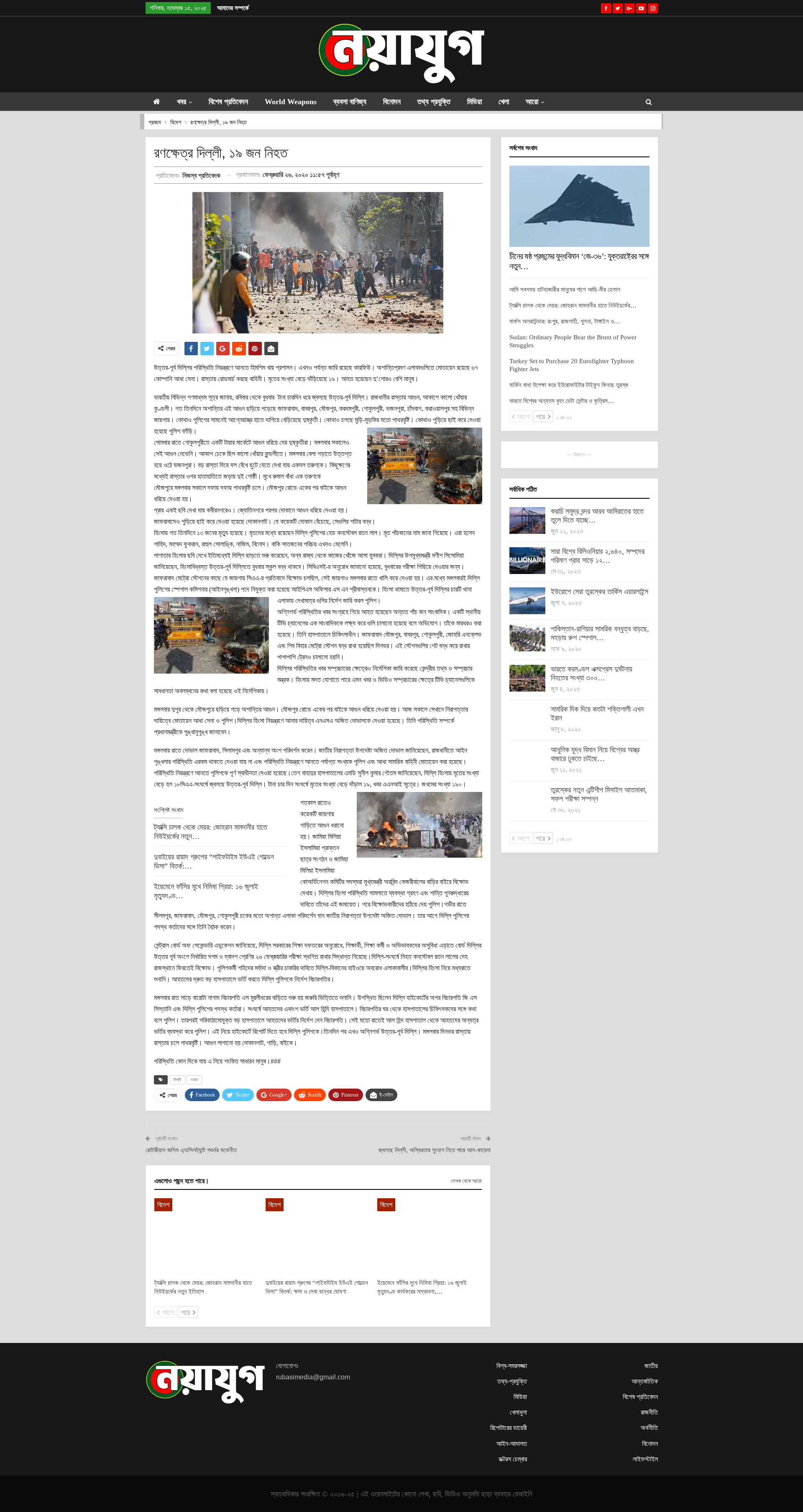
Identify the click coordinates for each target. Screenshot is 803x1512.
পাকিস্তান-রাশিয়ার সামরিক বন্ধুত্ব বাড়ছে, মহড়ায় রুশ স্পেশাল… (600, 633)
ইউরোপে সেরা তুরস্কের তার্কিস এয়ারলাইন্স (599, 591)
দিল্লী (177, 1079)
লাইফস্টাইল (645, 1459)
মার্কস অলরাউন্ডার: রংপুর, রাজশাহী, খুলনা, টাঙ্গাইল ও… (564, 321)
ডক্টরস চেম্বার (513, 1459)
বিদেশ (163, 1204)
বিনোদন (392, 101)
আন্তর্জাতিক (645, 1381)
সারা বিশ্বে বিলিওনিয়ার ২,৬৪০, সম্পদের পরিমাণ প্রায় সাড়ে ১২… (597, 555)
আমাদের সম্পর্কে (233, 8)
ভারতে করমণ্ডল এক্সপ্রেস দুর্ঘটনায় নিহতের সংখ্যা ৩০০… (591, 673)
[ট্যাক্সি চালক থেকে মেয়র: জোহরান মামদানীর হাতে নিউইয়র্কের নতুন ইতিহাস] (206, 1234)
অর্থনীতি (649, 1427)
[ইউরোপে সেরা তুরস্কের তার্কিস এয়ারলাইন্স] (527, 600)
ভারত (194, 1079)
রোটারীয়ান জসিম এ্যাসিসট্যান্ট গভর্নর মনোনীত (191, 1150)
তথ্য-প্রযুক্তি (512, 1381)
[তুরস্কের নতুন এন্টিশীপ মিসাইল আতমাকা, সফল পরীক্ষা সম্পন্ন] (527, 799)
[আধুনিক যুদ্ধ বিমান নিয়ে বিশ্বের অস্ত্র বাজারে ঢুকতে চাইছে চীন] (527, 759)
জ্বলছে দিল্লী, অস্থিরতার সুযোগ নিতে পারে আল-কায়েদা (434, 1150)
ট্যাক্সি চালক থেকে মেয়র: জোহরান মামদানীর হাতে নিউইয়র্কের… (573, 305)
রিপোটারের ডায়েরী (508, 1427)
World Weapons (291, 101)
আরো (532, 101)
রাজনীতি (649, 1412)
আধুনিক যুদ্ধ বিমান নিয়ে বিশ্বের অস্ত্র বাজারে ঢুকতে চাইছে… (595, 754)
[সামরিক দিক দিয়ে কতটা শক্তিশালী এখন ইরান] (527, 718)
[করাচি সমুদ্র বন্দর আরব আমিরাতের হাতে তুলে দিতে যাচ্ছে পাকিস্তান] (527, 520)
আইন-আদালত (511, 1443)
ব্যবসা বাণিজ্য (349, 101)
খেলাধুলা (518, 1412)
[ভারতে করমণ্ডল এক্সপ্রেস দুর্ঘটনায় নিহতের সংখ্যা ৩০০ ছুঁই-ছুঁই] (527, 678)
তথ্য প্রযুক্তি (433, 101)
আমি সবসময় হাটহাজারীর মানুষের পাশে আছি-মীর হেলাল (564, 289)
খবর (181, 101)
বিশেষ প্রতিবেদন (228, 101)
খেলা (504, 101)
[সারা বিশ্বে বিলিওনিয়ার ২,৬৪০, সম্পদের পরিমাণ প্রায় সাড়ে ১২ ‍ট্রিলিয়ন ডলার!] (527, 560)
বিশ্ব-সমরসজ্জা (511, 1365)
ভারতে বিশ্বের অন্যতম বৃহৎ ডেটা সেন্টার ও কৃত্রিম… (561, 400)
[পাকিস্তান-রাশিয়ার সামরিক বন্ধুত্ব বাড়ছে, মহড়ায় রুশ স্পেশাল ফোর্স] (527, 638)
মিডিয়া (474, 101)
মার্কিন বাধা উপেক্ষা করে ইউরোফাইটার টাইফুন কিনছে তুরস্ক (569, 385)
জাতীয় (651, 1365)
